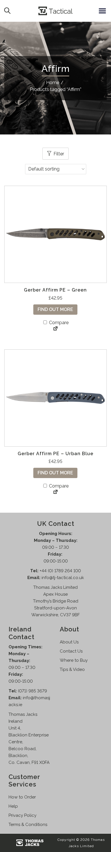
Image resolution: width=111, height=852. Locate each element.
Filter (59, 153)
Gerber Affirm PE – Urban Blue (55, 453)
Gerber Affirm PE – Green (55, 290)
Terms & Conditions (28, 824)
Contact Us (71, 651)
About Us (69, 642)
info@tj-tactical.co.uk (63, 577)
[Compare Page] (55, 329)
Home (52, 82)
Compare (58, 322)
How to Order (22, 797)
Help (13, 806)
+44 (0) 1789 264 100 (60, 570)
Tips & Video (72, 669)
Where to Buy (74, 660)
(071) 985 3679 (32, 691)
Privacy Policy (22, 815)
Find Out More (55, 309)
